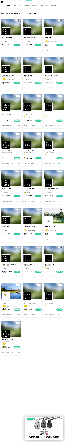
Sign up (28, 1)
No (19, 50)
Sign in (20, 1)
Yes (16, 50)
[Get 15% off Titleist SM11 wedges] (44, 428)
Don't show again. (44, 439)
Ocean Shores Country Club (5, 9)
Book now (17, 45)
